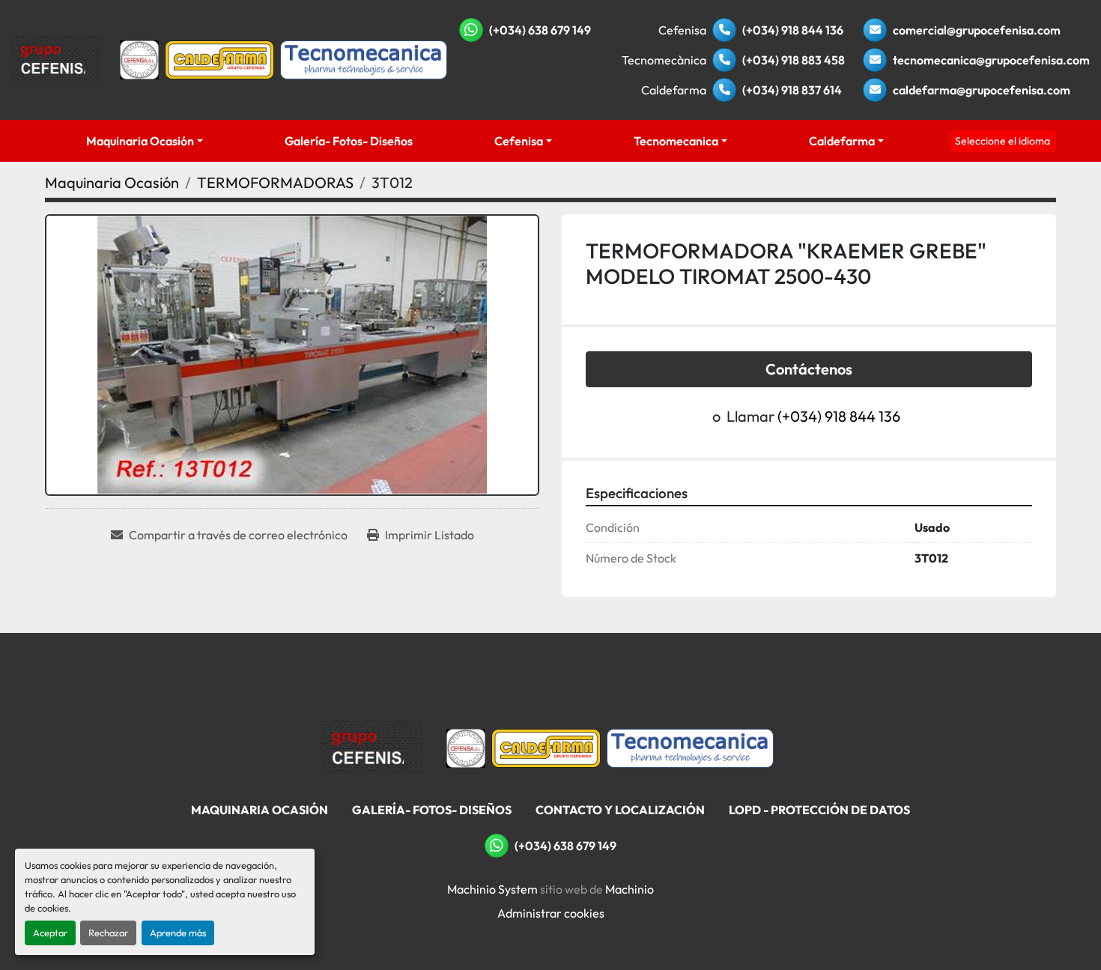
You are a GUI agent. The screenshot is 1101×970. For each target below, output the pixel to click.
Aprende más (178, 933)
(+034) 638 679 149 (540, 29)
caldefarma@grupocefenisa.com (981, 89)
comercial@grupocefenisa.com (977, 29)
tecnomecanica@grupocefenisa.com (991, 59)
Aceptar (50, 933)
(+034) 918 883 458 (793, 59)
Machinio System (492, 889)
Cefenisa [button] (518, 140)
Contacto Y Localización (620, 809)
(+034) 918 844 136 (792, 29)
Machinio (629, 889)
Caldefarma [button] (842, 140)
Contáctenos (808, 369)
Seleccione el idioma (1002, 141)
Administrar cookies (550, 913)
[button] (144, 141)
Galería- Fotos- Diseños (349, 140)
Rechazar (108, 933)
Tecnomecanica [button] (676, 140)
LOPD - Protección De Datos (819, 809)
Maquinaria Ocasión (140, 140)
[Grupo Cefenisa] (371, 746)
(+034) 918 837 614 (792, 89)
